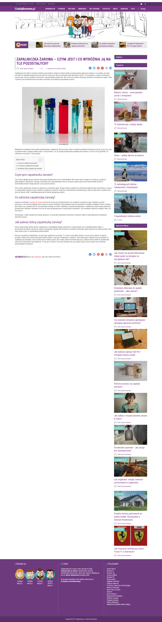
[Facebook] (90, 68)
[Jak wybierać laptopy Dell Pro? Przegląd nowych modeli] (122, 45)
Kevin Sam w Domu (113, 590)
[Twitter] (94, 68)
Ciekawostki (50, 9)
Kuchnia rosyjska (112, 598)
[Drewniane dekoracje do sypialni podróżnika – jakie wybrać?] (67, 45)
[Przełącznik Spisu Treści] (39, 160)
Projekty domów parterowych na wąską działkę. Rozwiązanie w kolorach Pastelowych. (128, 516)
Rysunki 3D (110, 577)
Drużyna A (110, 571)
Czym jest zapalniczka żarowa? (27, 163)
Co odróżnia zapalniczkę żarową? (28, 166)
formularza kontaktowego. (71, 581)
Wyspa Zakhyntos (113, 602)
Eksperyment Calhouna (114, 596)
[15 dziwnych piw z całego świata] (130, 111)
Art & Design (94, 9)
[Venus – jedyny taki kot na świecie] (130, 143)
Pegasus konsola (112, 600)
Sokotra (109, 592)
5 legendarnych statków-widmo (127, 216)
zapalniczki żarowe (36, 202)
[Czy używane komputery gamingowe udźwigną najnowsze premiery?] (94, 45)
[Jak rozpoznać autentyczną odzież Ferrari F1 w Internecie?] (130, 536)
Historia (71, 9)
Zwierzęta (82, 9)
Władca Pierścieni (113, 588)
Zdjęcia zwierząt (113, 583)
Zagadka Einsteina (113, 581)
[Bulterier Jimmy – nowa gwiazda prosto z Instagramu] (130, 80)
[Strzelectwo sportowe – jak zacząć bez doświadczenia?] (130, 435)
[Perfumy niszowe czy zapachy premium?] (130, 371)
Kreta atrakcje (112, 594)
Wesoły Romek (122, 99)
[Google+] (98, 68)
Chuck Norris (111, 569)
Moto (115, 9)
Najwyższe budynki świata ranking (118, 604)
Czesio (119, 220)
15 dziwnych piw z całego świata (128, 124)
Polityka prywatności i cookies (25, 4)
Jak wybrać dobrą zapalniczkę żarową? (30, 168)
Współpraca (51, 4)
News (64, 69)
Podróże (61, 9)
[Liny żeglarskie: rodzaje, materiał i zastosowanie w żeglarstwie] (130, 467)
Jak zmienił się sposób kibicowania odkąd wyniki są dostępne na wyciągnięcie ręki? (129, 256)
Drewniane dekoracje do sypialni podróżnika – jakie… (79, 46)
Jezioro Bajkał (112, 575)
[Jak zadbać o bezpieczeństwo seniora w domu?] (130, 403)
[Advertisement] (63, 268)
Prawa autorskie (41, 4)
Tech (133, 9)
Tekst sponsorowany (26, 69)
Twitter (141, 4)
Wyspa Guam (111, 579)
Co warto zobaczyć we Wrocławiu (118, 585)
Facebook (145, 4)
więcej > (20, 583)
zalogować (37, 257)
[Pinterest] (102, 68)
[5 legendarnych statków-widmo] (130, 203)
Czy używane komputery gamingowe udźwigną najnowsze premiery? (107, 46)
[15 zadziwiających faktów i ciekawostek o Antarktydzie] (130, 171)
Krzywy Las (111, 573)
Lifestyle (106, 9)
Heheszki (124, 9)
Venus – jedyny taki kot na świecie (129, 155)
